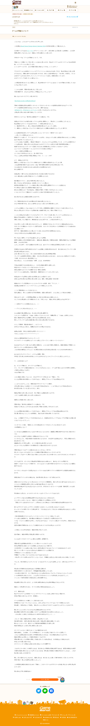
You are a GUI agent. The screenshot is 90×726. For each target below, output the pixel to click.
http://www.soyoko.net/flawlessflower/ (25, 101)
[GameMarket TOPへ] (45, 709)
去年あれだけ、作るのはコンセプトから (26, 110)
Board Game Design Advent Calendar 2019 (33, 46)
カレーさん (30, 50)
